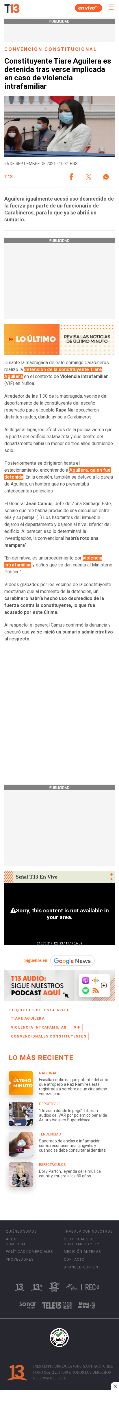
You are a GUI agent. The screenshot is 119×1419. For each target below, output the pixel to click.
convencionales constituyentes (48, 1036)
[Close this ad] (115, 1386)
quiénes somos (21, 1231)
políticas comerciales (29, 1252)
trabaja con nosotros (88, 1231)
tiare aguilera (28, 1018)
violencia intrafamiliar (39, 1027)
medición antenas (82, 1252)
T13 (8, 176)
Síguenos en (35, 960)
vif (77, 1027)
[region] (59, 1405)
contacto (74, 1259)
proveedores (20, 1259)
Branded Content (82, 1267)
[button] (71, 177)
